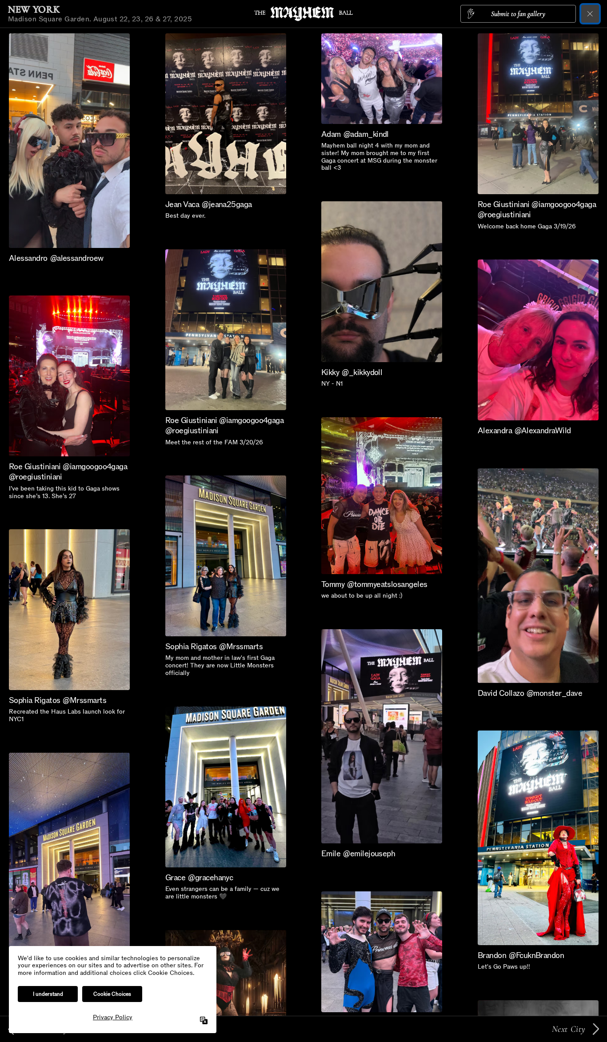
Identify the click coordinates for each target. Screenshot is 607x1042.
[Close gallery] (590, 14)
